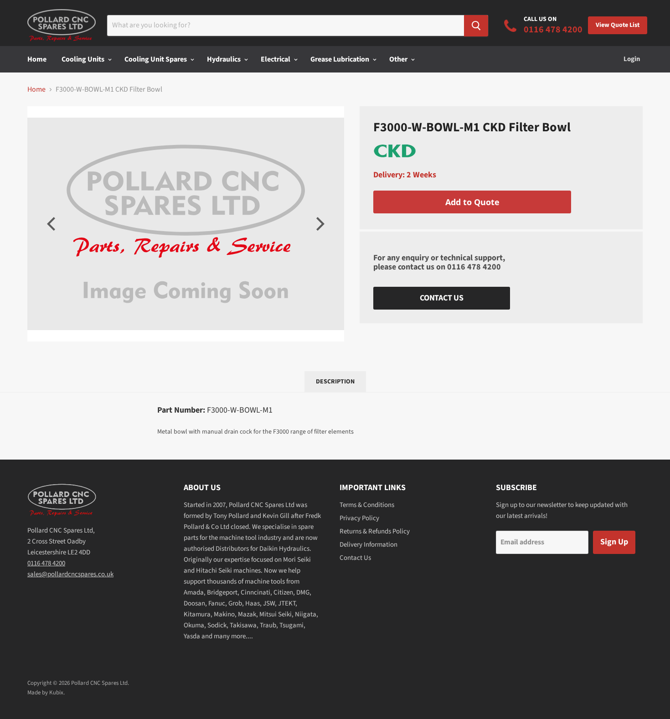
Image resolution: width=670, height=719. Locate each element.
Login (632, 59)
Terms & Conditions (367, 505)
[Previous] (52, 224)
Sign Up (614, 542)
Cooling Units (84, 59)
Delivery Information (368, 544)
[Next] (319, 224)
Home (36, 59)
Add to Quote (472, 202)
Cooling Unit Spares (156, 59)
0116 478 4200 (474, 267)
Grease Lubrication (340, 59)
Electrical (276, 59)
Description (335, 381)
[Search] (476, 25)
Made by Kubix (45, 692)
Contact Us (442, 298)
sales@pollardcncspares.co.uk (70, 574)
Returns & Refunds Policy (375, 531)
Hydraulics (224, 59)
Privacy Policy (359, 518)
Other (399, 59)
